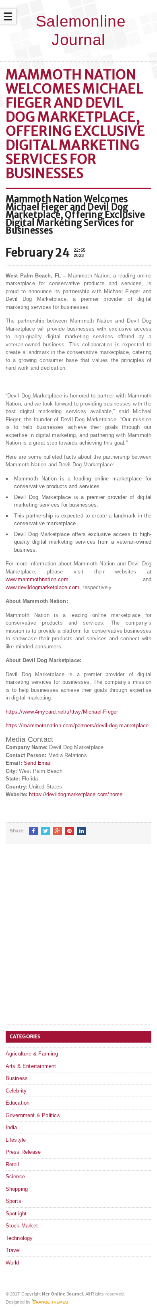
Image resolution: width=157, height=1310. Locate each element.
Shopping (17, 1189)
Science (15, 1176)
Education (18, 1103)
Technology (19, 1238)
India (11, 1127)
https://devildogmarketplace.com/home (75, 794)
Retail (12, 1164)
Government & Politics (33, 1115)
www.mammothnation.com (37, 579)
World (12, 1263)
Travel (13, 1250)
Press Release (23, 1152)
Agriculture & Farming (32, 1054)
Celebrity (16, 1091)
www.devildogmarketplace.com (42, 587)
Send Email (38, 763)
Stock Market (22, 1226)
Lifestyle (16, 1140)
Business (17, 1078)
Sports (13, 1201)
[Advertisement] (78, 940)
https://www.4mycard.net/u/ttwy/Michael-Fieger (62, 712)
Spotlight (16, 1214)
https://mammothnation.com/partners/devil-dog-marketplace (77, 725)
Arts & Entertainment (31, 1066)
